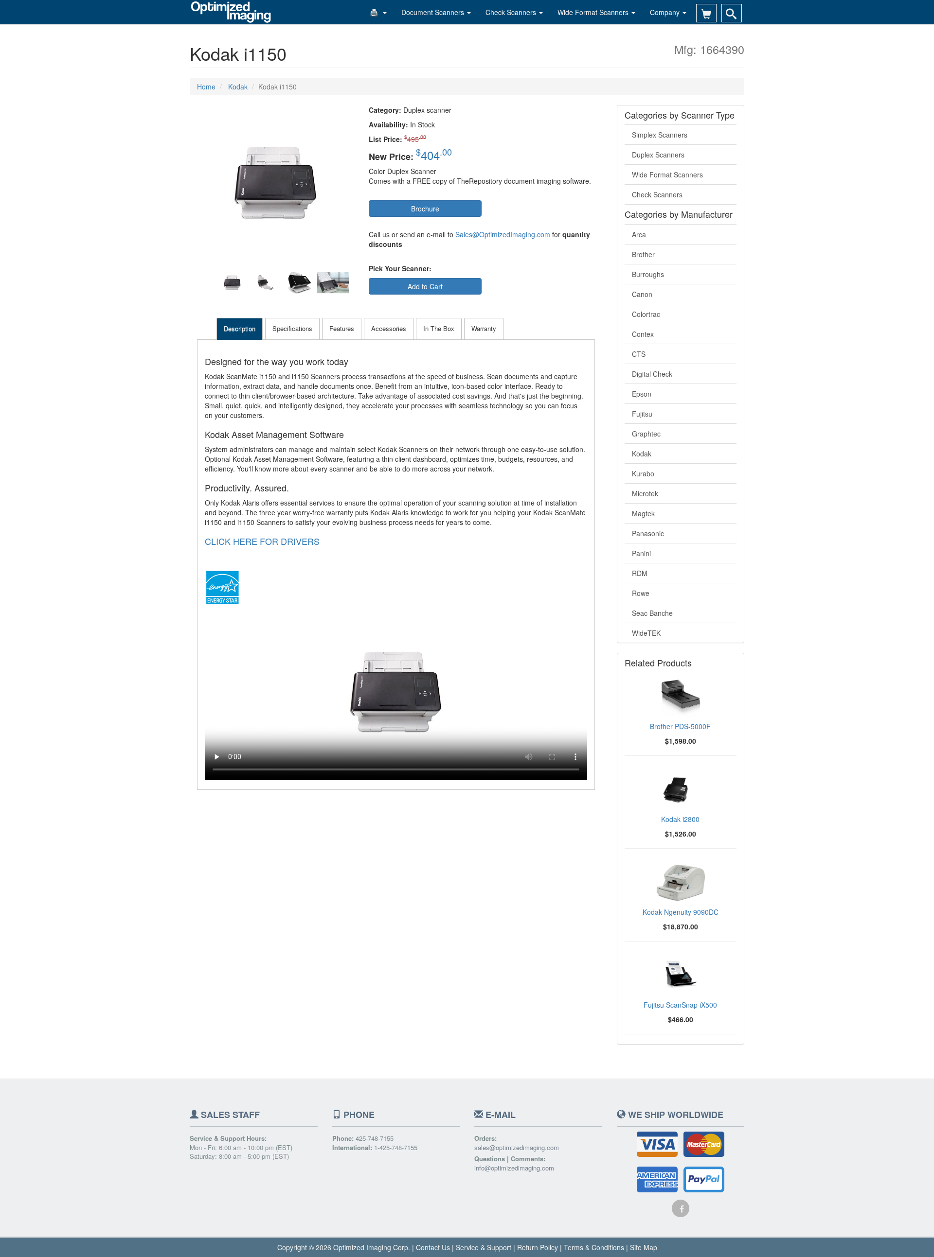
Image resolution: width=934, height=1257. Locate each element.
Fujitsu (642, 414)
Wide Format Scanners (593, 12)
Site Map (643, 1247)
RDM (639, 573)
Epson (641, 394)
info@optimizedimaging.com (514, 1168)
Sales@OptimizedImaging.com (502, 234)
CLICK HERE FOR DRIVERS (262, 541)
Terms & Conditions (594, 1247)
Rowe (640, 593)
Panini (641, 553)
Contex (643, 334)
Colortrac (646, 314)
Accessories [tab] (388, 328)
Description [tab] (239, 328)
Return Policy (537, 1247)
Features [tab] (341, 328)
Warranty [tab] (483, 328)
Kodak (641, 453)
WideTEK (646, 633)
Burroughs (648, 274)
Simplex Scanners (659, 135)
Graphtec (646, 433)
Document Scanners (433, 12)
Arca (639, 234)
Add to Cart (425, 286)
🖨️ (376, 12)
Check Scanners (511, 12)
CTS (639, 354)
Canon (642, 294)
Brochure (425, 208)
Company (666, 12)
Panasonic (648, 533)
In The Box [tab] (438, 328)
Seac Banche (652, 613)
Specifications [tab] (292, 328)
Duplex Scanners (658, 154)
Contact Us (433, 1247)
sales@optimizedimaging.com (516, 1147)
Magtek (643, 513)
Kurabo (643, 473)
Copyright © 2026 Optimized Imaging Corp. (343, 1247)
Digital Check (652, 374)
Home (206, 86)
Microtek (645, 493)
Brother (643, 254)
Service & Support (483, 1247)
